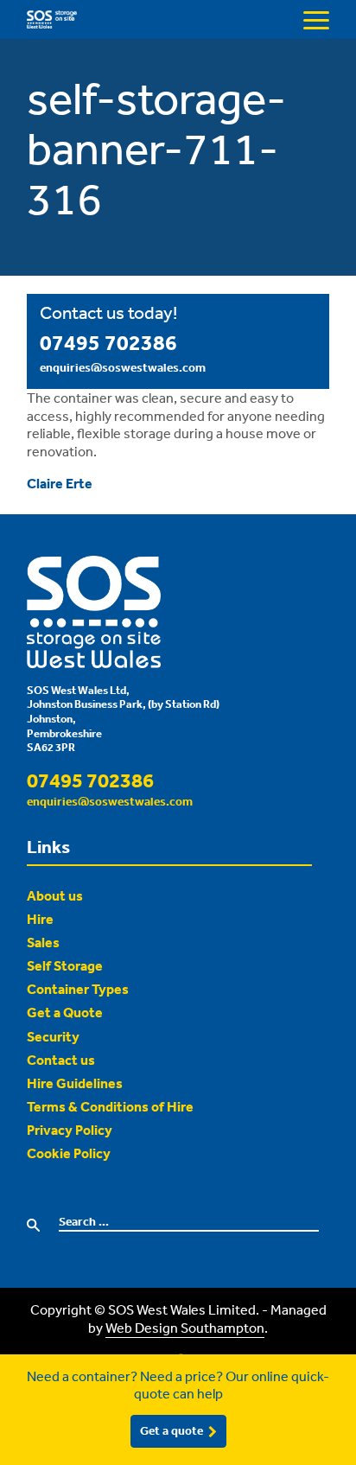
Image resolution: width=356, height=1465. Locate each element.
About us (55, 895)
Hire (40, 918)
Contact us (61, 1059)
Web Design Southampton (184, 1327)
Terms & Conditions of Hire (110, 1106)
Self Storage (65, 965)
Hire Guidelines (75, 1083)
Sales (43, 942)
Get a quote (171, 1430)
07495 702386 (108, 341)
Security (53, 1036)
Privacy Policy (69, 1129)
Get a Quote (65, 1012)
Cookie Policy (69, 1153)
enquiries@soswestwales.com (123, 367)
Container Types (78, 988)
